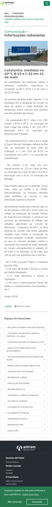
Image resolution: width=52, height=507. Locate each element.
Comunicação (18, 13)
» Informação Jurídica (17, 377)
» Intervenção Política (17, 418)
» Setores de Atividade (17, 401)
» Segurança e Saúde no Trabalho (22, 395)
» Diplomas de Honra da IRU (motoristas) (26, 327)
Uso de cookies (11, 484)
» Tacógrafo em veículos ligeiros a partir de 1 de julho (23, 334)
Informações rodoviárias (14, 16)
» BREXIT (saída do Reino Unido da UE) (23, 365)
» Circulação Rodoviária (18, 383)
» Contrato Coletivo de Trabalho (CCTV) (25, 342)
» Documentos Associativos (20, 407)
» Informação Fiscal (16, 389)
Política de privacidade (14, 481)
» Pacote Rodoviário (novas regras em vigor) (25, 358)
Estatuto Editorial (12, 462)
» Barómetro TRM (15, 424)
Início (6, 13)
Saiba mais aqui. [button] (30, 494)
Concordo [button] (37, 502)
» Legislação (12, 430)
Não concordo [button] (15, 502)
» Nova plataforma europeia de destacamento (21, 349)
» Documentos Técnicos (18, 413)
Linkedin (9, 470)
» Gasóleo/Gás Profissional (20, 371)
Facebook (9, 473)
